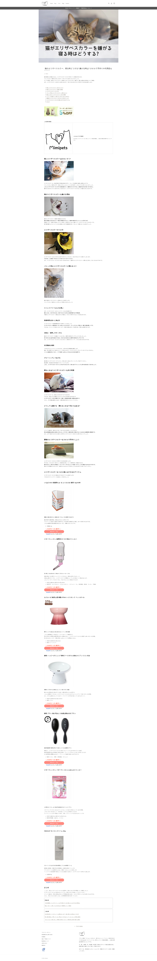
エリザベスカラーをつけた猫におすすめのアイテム (58, 100)
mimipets (46, 958)
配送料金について (45, 941)
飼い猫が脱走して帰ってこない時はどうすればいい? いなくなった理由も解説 (62, 916)
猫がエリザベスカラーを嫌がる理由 (55, 89)
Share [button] (47, 73)
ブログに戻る (79, 926)
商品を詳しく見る (54, 531)
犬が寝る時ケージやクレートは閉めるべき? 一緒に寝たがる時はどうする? (62, 914)
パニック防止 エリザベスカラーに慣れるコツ (57, 93)
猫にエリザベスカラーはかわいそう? (55, 87)
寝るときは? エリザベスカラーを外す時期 (56, 94)
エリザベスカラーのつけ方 (53, 91)
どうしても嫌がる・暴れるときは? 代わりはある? (58, 96)
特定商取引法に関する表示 (47, 934)
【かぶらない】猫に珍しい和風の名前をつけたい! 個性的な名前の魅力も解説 (62, 919)
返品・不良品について (46, 939)
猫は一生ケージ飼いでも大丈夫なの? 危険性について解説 (58, 905)
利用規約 (43, 936)
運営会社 (43, 945)
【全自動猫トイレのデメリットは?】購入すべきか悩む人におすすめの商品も (62, 903)
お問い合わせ (44, 943)
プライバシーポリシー (46, 932)
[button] (56, 3)
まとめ (48, 101)
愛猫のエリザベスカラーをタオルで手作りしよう (58, 98)
